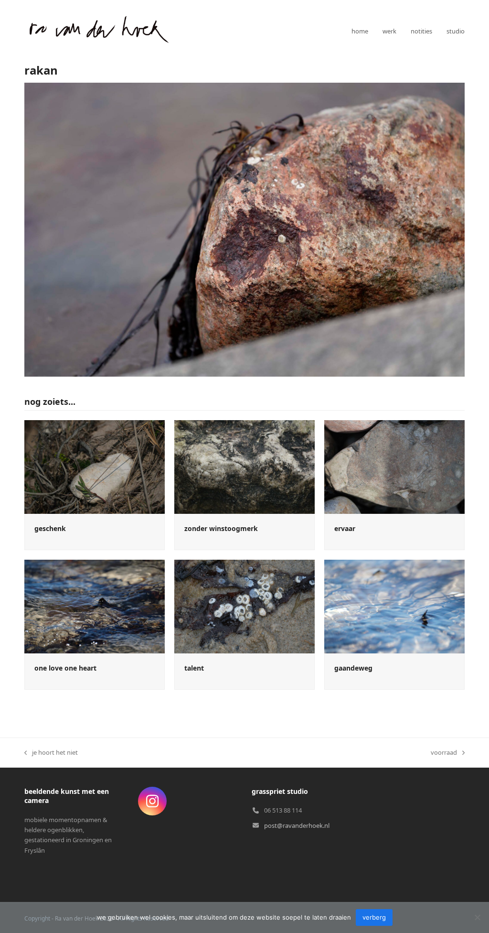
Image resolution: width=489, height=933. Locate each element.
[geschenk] (94, 466)
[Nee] (477, 917)
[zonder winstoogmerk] (244, 466)
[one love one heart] (94, 605)
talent (194, 668)
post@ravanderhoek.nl (297, 825)
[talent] (244, 605)
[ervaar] (394, 466)
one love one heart (65, 668)
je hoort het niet (51, 753)
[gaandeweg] (394, 605)
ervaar (344, 528)
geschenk (50, 528)
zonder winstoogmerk (221, 528)
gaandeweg (353, 668)
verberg (374, 917)
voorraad (444, 753)
